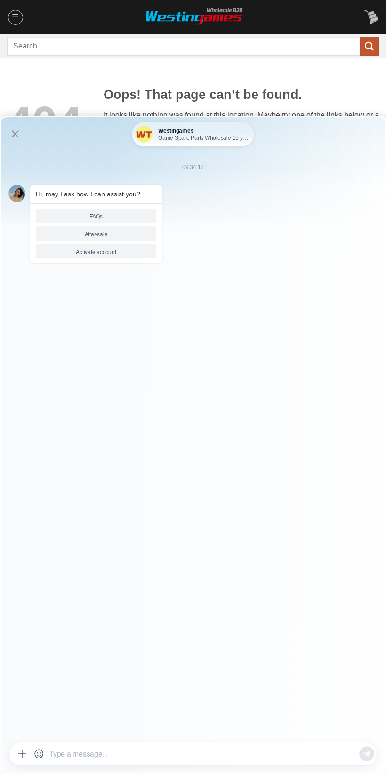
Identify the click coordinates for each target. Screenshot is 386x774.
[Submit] (369, 46)
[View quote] (371, 17)
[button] (15, 17)
